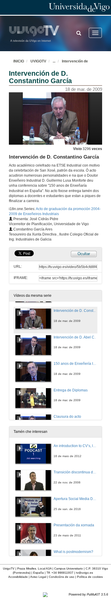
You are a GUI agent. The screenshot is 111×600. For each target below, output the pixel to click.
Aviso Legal (38, 576)
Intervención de (75, 61)
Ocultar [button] (84, 253)
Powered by (88, 594)
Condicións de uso (61, 576)
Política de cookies (90, 576)
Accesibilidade (18, 576)
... (54, 61)
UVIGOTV (38, 61)
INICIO (18, 61)
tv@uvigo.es (84, 572)
